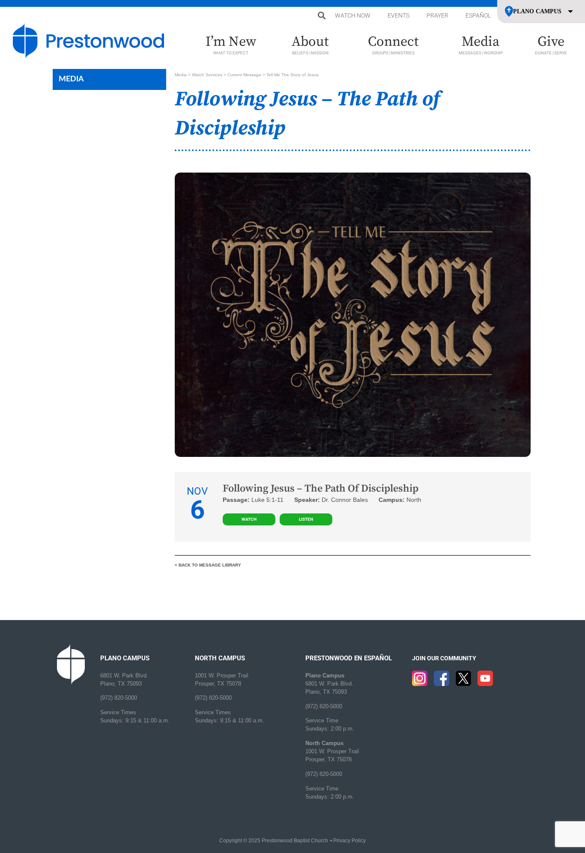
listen (306, 519)
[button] (321, 16)
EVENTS (398, 15)
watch (249, 519)
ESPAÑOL (478, 15)
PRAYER (437, 15)
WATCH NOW (352, 15)
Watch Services (207, 74)
